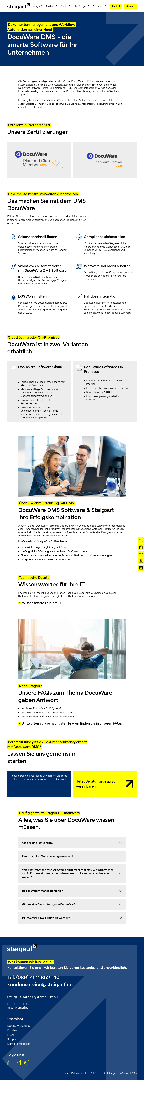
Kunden (12, 1030)
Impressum (62, 1073)
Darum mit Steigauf (19, 1025)
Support (12, 1039)
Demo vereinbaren (18, 1043)
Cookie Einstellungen (106, 1073)
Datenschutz (77, 1073)
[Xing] (26, 1063)
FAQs (10, 1034)
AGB (89, 1073)
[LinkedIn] (9, 1063)
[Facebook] (18, 1063)
